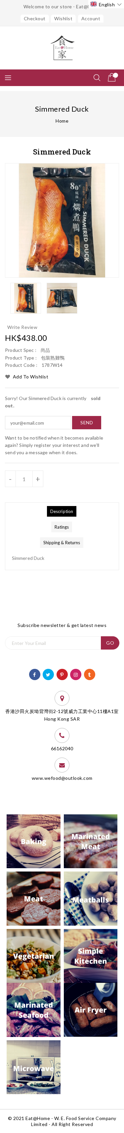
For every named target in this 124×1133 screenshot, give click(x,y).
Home (62, 121)
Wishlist (63, 18)
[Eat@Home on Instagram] (76, 674)
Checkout (35, 18)
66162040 (62, 748)
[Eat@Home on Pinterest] (62, 674)
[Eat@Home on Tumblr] (89, 674)
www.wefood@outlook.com (62, 778)
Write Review (22, 327)
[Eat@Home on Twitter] (48, 674)
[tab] (61, 511)
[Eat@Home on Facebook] (34, 674)
